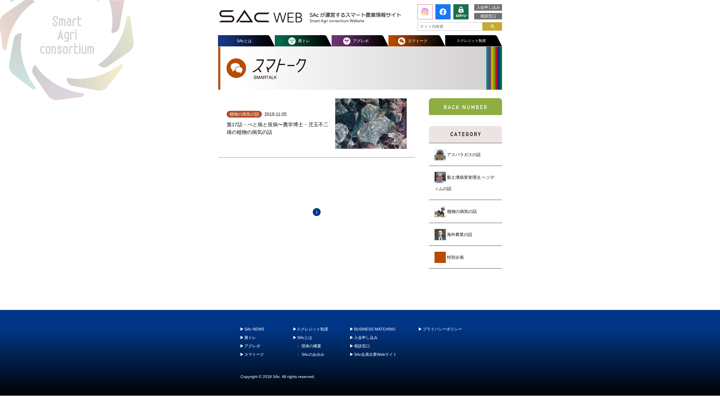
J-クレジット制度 (471, 41)
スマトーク (418, 41)
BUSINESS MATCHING (374, 329)
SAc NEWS (254, 329)
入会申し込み (488, 7)
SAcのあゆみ (313, 354)
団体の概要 (311, 346)
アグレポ (361, 41)
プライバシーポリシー (442, 329)
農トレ (304, 41)
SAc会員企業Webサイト (375, 354)
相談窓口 (488, 16)
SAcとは (244, 41)
